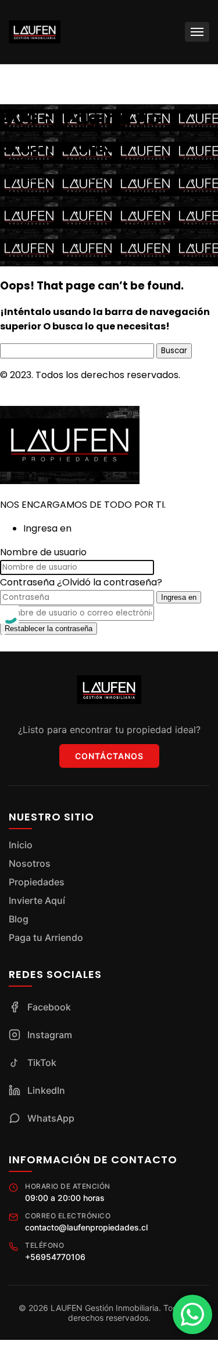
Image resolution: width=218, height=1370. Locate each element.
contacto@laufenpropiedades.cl (86, 1227)
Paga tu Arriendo (46, 937)
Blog (18, 919)
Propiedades (37, 882)
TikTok (41, 1062)
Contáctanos (109, 756)
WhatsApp (50, 1118)
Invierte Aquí (37, 900)
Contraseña (27, 582)
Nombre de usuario (43, 552)
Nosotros (30, 863)
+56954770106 (55, 1257)
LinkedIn (46, 1090)
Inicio (21, 845)
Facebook (49, 1007)
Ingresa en (178, 597)
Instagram (49, 1035)
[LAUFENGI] (70, 481)
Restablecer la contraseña (48, 628)
